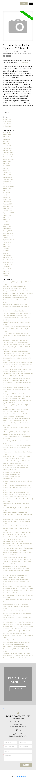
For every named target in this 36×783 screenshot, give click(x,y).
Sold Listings (7, 126)
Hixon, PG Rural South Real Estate (13, 412)
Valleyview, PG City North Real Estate (14, 629)
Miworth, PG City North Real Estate (14, 459)
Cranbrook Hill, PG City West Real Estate (15, 342)
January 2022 (7, 258)
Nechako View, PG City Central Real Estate (16, 494)
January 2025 (7, 177)
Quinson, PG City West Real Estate (14, 564)
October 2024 (7, 184)
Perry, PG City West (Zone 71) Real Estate (16, 537)
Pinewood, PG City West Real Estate (14, 555)
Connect (23, 3)
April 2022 (6, 251)
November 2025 (8, 155)
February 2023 (7, 228)
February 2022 (7, 255)
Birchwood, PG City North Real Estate (15, 298)
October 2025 (7, 157)
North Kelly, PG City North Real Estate (15, 512)
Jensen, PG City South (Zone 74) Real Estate (17, 418)
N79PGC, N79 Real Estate (11, 470)
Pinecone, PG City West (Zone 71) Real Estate (17, 544)
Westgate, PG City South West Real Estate (16, 653)
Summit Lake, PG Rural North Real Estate (15, 604)
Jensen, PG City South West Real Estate (15, 421)
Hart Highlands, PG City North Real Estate (19, 53)
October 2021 (7, 264)
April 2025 (6, 170)
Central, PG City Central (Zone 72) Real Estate (17, 313)
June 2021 (6, 273)
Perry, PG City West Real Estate (13, 539)
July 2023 (6, 217)
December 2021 (8, 260)
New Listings (7, 121)
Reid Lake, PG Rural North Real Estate (14, 566)
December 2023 (8, 206)
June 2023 (6, 220)
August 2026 (7, 134)
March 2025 (7, 173)
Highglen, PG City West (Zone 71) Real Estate (17, 400)
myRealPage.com (21, 776)
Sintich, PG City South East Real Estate (15, 579)
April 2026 (6, 144)
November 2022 (8, 235)
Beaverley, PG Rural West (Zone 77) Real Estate (18, 293)
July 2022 (6, 244)
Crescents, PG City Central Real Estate (15, 351)
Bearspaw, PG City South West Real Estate (16, 291)
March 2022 (7, 253)
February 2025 (7, 175)
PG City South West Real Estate (13, 541)
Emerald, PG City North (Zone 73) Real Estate (17, 365)
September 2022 (8, 240)
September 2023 (8, 213)
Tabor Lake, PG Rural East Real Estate (15, 611)
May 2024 (6, 195)
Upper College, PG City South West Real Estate (18, 622)
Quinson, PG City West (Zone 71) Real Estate (17, 562)
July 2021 (6, 271)
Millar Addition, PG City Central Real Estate (16, 456)
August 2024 (7, 188)
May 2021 (6, 276)
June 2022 (6, 246)
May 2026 (6, 141)
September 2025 (8, 159)
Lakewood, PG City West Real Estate (14, 434)
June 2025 (6, 166)
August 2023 (7, 215)
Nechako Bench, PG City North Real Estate (16, 485)
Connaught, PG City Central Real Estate (15, 340)
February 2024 (7, 202)
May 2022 (6, 249)
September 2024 (8, 186)
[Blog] (21, 730)
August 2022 (7, 242)
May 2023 (6, 222)
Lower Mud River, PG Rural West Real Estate (17, 445)
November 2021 (8, 262)
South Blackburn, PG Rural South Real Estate (17, 586)
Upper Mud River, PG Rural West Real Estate (17, 624)
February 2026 (7, 148)
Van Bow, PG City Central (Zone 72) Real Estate (18, 631)
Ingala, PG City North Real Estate (13, 416)
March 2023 (7, 226)
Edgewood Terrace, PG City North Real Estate (17, 362)
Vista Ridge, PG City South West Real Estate (17, 640)
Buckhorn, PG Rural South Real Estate (15, 311)
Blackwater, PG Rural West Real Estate (15, 304)
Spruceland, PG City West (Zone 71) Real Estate (18, 591)
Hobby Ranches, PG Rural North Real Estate (16, 414)
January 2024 (7, 204)
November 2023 (8, 208)
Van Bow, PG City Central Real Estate (14, 633)
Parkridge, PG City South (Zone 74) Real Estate (18, 532)
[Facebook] (14, 730)
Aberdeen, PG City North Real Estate (14, 286)
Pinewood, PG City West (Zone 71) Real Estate (17, 553)
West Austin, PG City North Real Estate (15, 647)
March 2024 (7, 199)
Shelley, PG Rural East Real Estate (13, 577)
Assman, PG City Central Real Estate (14, 289)
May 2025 (6, 168)
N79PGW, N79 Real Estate (11, 479)
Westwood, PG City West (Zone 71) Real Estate (18, 656)
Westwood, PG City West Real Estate (15, 658)
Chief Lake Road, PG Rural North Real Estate (17, 327)
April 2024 (6, 197)
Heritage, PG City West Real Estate (14, 398)
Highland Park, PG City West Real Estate (15, 409)
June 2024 (6, 193)
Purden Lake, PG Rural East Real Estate (15, 557)
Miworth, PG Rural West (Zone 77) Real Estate (17, 461)
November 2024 (8, 182)
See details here (23, 63)
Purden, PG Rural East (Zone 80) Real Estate (17, 559)
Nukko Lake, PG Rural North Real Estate (15, 526)
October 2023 (7, 211)
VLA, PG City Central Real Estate (13, 644)
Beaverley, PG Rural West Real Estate (14, 295)
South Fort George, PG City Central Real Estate (18, 588)
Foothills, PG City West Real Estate (14, 371)
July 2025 (6, 164)
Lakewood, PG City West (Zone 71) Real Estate (17, 432)
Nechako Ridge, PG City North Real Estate (16, 492)
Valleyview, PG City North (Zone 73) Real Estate (18, 626)
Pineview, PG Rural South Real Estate (14, 550)
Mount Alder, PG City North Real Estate (15, 465)
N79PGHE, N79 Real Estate (11, 472)
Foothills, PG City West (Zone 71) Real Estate (17, 369)
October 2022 (7, 237)
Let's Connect (18, 688)
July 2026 (6, 137)
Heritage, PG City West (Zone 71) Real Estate (17, 396)
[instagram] (17, 730)
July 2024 (6, 190)
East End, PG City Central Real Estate (15, 356)
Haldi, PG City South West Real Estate (15, 380)
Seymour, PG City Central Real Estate (15, 575)
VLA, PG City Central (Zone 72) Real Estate (16, 642)
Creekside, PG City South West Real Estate (16, 344)
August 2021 (7, 269)
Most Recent (7, 132)
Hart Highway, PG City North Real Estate (15, 394)
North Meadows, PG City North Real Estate (16, 519)
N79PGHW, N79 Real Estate (11, 474)
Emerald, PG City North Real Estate (14, 367)
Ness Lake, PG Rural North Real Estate (15, 497)
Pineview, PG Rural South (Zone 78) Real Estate (18, 548)
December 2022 (8, 233)
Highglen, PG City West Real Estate (14, 403)
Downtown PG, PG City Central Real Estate (16, 353)
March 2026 (7, 146)
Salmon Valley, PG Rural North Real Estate (16, 568)
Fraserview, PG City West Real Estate (14, 376)
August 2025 (7, 161)
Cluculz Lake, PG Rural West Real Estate (15, 333)
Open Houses (7, 124)
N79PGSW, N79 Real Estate (11, 476)
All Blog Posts (7, 119)
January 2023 (7, 231)
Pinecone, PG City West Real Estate (14, 546)
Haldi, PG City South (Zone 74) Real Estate (16, 378)
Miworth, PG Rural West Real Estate (14, 463)
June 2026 (6, 139)
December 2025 (8, 152)
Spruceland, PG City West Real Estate (15, 593)
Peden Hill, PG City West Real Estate (14, 535)
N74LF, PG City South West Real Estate (15, 468)
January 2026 (7, 150)
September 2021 (8, 266)
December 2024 (8, 179)
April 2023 (6, 224)
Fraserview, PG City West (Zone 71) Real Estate (18, 374)
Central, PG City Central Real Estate (14, 315)
